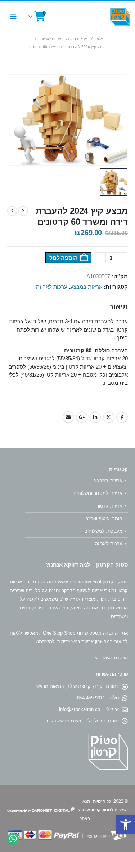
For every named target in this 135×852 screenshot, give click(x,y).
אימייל (68, 417)
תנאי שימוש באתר (84, 810)
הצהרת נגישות (113, 658)
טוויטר (108, 417)
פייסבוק (122, 417)
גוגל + (81, 417)
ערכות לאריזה (51, 287)
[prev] (23, 211)
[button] (125, 824)
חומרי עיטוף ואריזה (103, 518)
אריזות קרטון (110, 506)
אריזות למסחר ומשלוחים (97, 493)
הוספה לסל (63, 258)
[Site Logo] (120, 17)
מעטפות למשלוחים (103, 531)
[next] (12, 211)
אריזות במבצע (86, 287)
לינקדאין (95, 417)
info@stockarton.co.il (81, 709)
